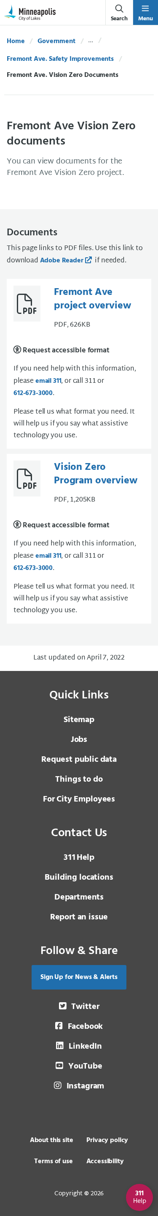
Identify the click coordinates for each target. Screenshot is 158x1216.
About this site (51, 1140)
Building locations (79, 877)
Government (56, 41)
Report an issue (79, 917)
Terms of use (53, 1161)
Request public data (79, 759)
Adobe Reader (61, 260)
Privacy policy (107, 1140)
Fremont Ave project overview (92, 299)
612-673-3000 (33, 393)
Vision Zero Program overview (95, 474)
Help (79, 857)
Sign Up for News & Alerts (79, 977)
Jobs (79, 740)
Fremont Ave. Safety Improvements (60, 59)
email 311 (48, 381)
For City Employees (79, 799)
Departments (79, 897)
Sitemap (79, 720)
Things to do (78, 779)
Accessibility (105, 1161)
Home (15, 41)
